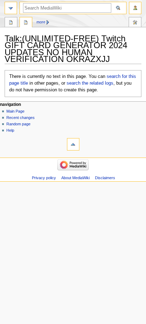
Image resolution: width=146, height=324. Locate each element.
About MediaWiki (75, 178)
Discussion (26, 23)
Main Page (15, 111)
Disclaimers (105, 178)
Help (10, 130)
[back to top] (73, 144)
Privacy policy (44, 178)
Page (11, 23)
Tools (135, 23)
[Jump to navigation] (11, 8)
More (40, 22)
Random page (18, 124)
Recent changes (20, 117)
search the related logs (90, 83)
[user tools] (135, 8)
